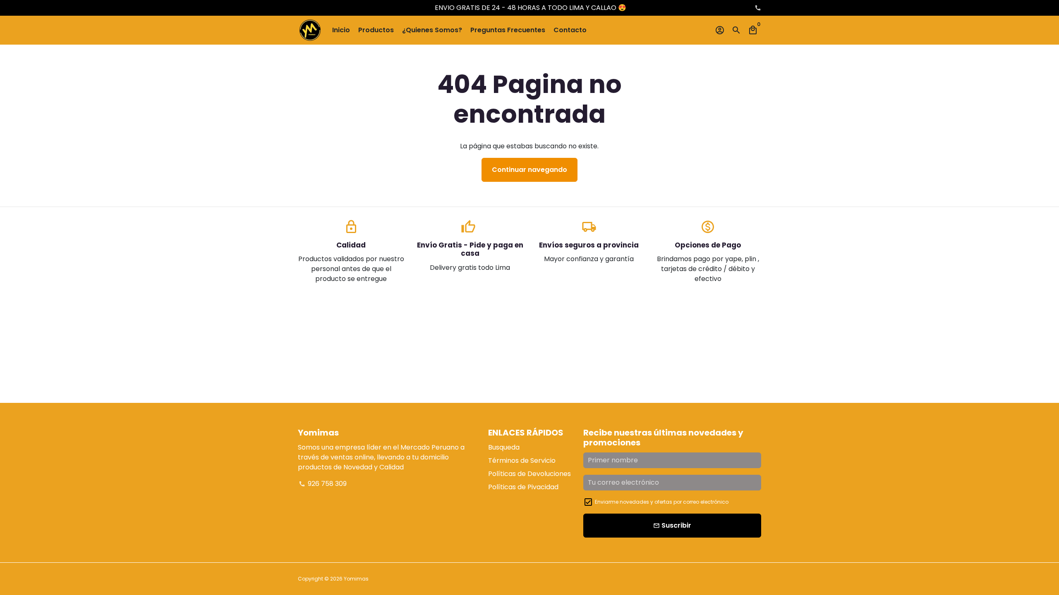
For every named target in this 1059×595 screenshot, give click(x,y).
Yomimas (356, 578)
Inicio (341, 30)
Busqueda (504, 447)
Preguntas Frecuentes (507, 30)
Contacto (570, 30)
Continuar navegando (529, 169)
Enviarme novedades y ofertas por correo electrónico (661, 501)
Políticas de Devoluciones (529, 473)
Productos (376, 30)
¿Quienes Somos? (432, 30)
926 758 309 (323, 483)
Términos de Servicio (522, 460)
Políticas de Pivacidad (523, 487)
